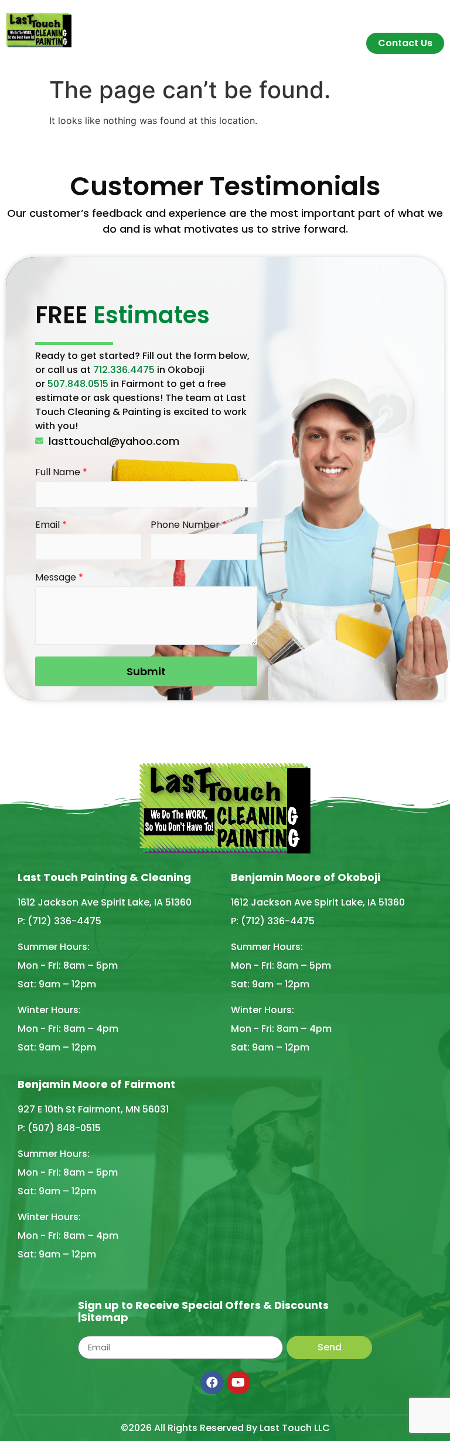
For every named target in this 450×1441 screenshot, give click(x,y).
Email (51, 525)
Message (59, 578)
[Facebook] (212, 1382)
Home (145, 19)
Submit (146, 671)
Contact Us (405, 43)
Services (246, 19)
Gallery (343, 19)
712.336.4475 (124, 369)
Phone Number (189, 525)
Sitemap (104, 1317)
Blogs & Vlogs (405, 19)
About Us (192, 19)
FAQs (302, 19)
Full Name (61, 472)
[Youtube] (238, 1382)
